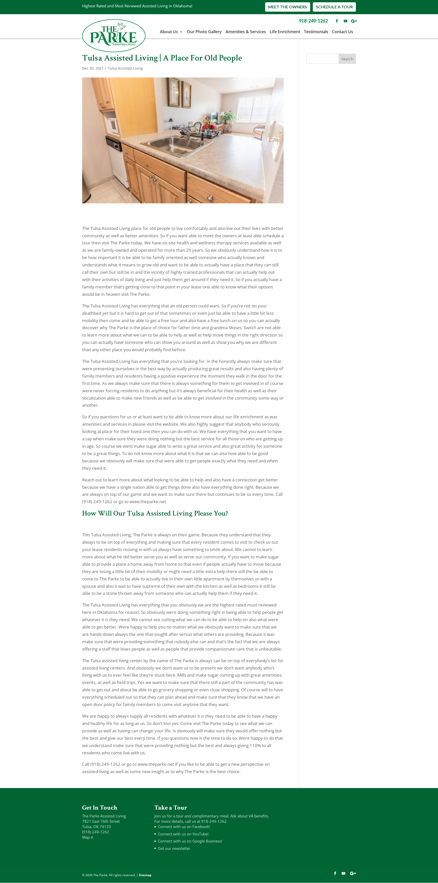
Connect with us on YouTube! (183, 833)
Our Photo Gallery (204, 31)
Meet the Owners (287, 6)
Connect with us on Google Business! (190, 840)
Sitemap (145, 875)
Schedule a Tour (334, 6)
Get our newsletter (174, 848)
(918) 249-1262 (95, 831)
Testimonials (316, 31)
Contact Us (342, 31)
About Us (169, 31)
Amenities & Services (246, 31)
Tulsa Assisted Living (125, 68)
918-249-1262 (313, 21)
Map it (87, 837)
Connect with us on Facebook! (184, 826)
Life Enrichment (285, 31)
